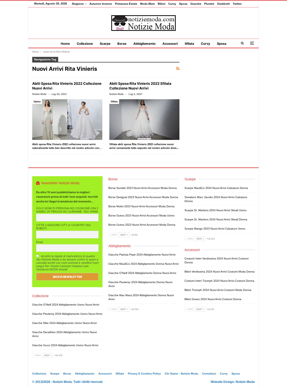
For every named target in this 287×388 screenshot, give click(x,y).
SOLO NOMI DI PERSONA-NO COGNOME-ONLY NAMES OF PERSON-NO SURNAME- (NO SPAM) (67, 210)
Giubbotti (223, 3)
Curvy (172, 3)
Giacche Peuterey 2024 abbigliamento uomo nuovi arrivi (67, 313)
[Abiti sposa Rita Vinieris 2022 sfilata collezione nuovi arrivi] (144, 119)
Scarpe (105, 44)
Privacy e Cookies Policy (144, 373)
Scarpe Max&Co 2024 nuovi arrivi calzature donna (216, 188)
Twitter (237, 3)
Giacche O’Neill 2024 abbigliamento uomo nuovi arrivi (65, 304)
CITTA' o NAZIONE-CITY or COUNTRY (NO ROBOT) (63, 226)
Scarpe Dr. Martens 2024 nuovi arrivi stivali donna (215, 219)
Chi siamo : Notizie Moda (181, 373)
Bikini (161, 3)
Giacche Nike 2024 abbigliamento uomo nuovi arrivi (64, 323)
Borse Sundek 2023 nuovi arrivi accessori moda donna (142, 188)
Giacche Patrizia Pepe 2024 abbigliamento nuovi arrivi (142, 254)
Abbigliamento (144, 44)
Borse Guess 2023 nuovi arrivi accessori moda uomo (141, 215)
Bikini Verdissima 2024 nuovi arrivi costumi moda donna (219, 271)
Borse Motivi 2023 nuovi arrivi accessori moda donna (141, 206)
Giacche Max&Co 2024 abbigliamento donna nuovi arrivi (143, 263)
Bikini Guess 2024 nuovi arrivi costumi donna (212, 299)
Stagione (78, 3)
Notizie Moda (245, 382)
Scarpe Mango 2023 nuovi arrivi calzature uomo (214, 228)
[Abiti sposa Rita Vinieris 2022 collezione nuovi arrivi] (67, 119)
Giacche (195, 3)
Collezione (85, 44)
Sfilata (189, 44)
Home (65, 44)
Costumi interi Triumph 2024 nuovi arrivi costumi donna (219, 280)
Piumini (209, 3)
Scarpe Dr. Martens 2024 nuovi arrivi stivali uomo (215, 210)
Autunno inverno (100, 3)
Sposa (183, 3)
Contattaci (209, 373)
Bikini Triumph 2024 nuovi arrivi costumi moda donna (217, 289)
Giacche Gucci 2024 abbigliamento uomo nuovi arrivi (65, 345)
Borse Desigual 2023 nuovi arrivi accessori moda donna (143, 197)
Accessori (170, 44)
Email (39, 242)
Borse (122, 44)
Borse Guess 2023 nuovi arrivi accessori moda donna (141, 224)
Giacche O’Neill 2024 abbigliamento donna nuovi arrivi (142, 272)
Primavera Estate (126, 3)
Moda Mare (147, 3)
